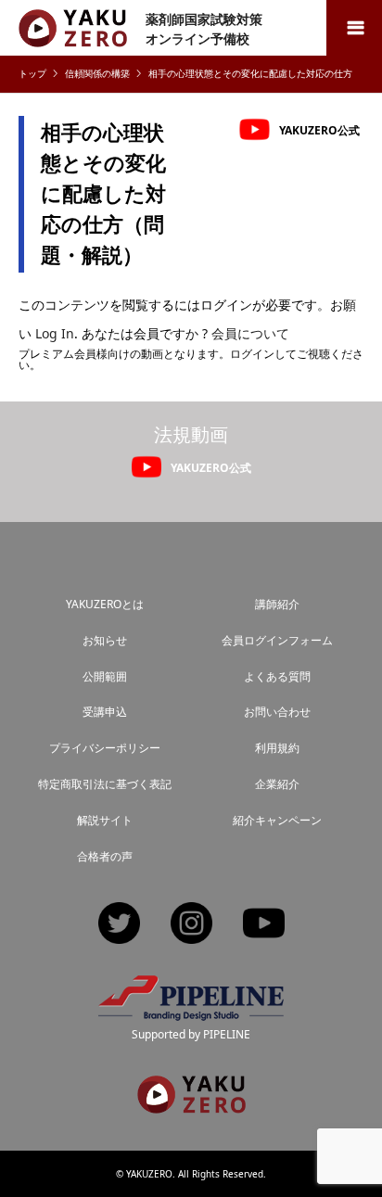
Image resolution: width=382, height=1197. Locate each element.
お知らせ (105, 640)
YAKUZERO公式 (319, 129)
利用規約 (277, 748)
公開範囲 (105, 676)
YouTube (264, 925)
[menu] (354, 28)
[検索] (312, 28)
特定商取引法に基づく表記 (105, 784)
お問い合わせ (277, 711)
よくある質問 (277, 676)
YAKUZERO (149, 1173)
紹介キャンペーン (277, 820)
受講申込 (105, 711)
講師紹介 (277, 604)
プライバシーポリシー (104, 748)
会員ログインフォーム (277, 640)
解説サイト (105, 820)
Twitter (119, 925)
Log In (54, 333)
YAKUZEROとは (105, 604)
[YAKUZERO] (191, 1105)
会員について (250, 333)
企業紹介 (277, 784)
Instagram (191, 925)
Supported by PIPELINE (191, 1034)
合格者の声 (105, 856)
